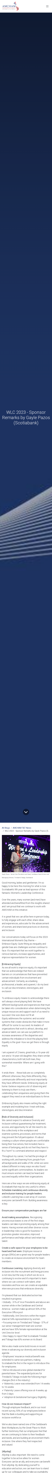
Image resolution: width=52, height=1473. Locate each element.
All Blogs (6, 828)
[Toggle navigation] (47, 6)
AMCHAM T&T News (22, 828)
